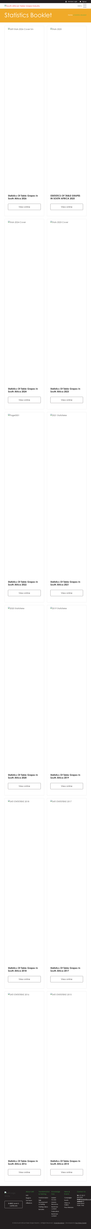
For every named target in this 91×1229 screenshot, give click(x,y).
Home (70, 15)
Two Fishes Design (80, 1223)
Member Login (72, 1)
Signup (84, 1)
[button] (82, 5)
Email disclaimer (59, 1223)
